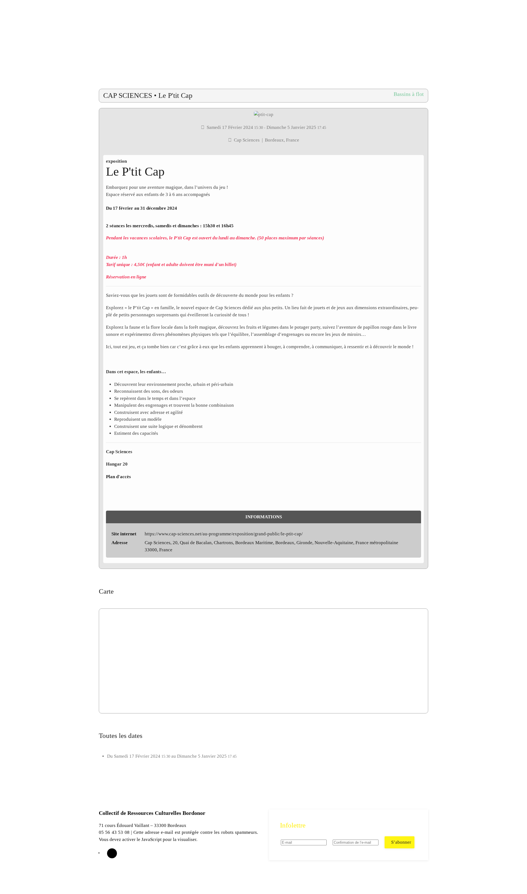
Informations (263, 516)
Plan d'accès (118, 476)
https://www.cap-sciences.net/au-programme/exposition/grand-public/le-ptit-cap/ (224, 533)
